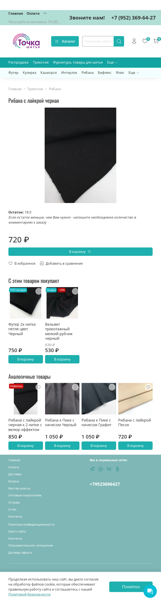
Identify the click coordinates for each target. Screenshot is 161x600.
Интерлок (69, 72)
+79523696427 (105, 484)
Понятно (131, 587)
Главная (15, 13)
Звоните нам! (87, 17)
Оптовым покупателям (24, 495)
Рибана (88, 72)
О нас (12, 509)
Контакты (15, 516)
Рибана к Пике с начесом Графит (96, 422)
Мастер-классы (19, 488)
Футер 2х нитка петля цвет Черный (22, 328)
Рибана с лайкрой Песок (134, 422)
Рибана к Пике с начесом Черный (60, 422)
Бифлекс (105, 72)
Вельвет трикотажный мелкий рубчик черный (59, 331)
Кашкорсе (48, 72)
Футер (13, 72)
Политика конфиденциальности (31, 524)
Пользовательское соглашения (30, 545)
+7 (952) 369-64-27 (133, 17)
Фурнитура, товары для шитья (78, 62)
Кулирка (29, 72)
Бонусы (13, 481)
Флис (120, 72)
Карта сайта (17, 531)
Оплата (33, 13)
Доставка (15, 474)
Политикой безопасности (29, 594)
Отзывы (14, 502)
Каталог (68, 41)
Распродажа (18, 62)
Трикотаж (41, 62)
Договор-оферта (20, 552)
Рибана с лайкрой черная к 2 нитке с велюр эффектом (25, 424)
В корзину (25, 359)
